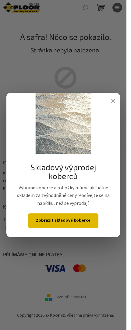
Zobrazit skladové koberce (63, 220)
